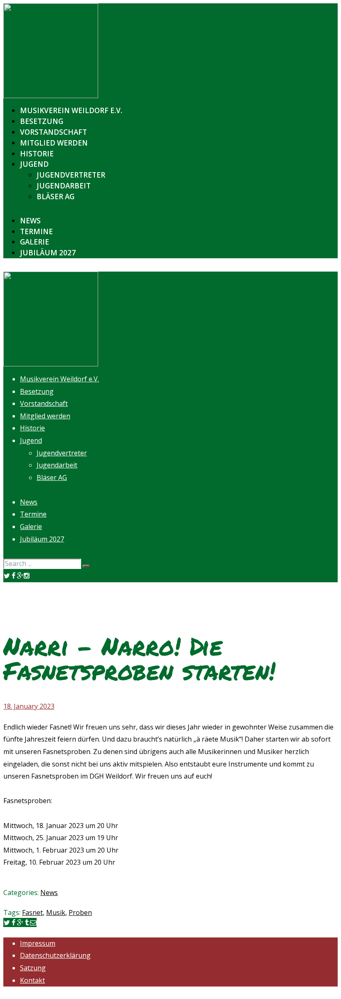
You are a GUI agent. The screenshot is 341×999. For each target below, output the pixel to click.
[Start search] (86, 566)
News (49, 892)
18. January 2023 (28, 706)
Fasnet (32, 912)
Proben (80, 912)
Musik (55, 912)
